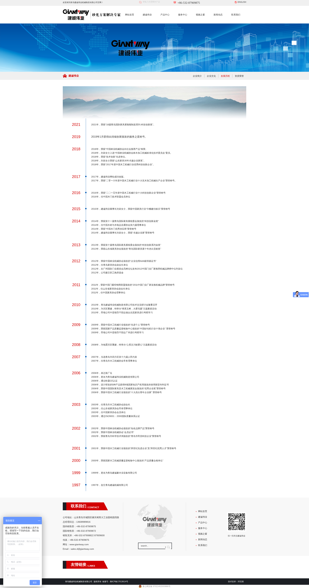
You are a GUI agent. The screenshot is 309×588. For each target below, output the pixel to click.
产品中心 (164, 14)
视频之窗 (200, 14)
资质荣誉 (239, 76)
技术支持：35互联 (236, 581)
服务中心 (182, 14)
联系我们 (235, 14)
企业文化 (211, 76)
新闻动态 (218, 14)
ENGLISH (242, 2)
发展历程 (225, 76)
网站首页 (129, 14)
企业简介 (197, 76)
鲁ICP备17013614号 (119, 581)
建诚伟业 (147, 14)
